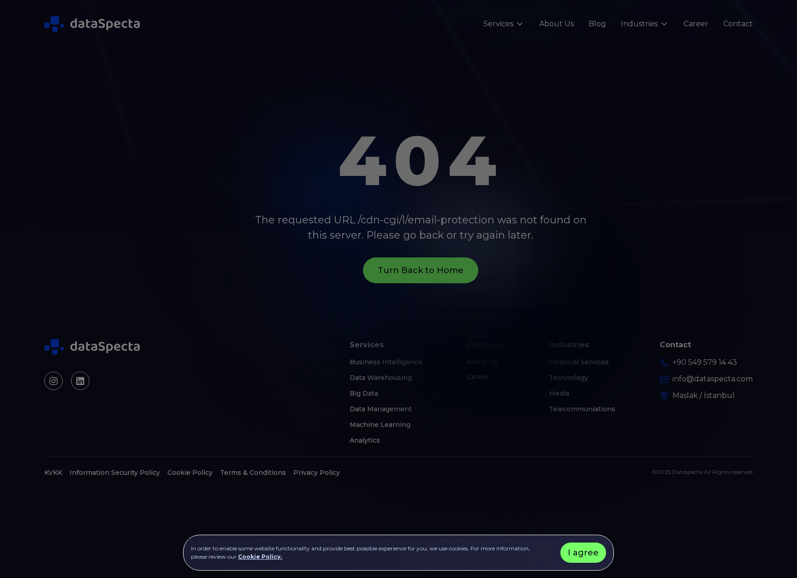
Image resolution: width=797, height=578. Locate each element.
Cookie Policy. (260, 556)
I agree (583, 553)
